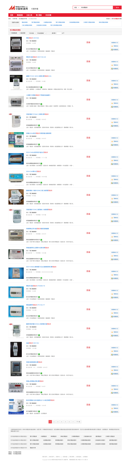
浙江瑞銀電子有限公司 (32, 411)
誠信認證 (23, 33)
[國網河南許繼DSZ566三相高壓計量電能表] (16, 330)
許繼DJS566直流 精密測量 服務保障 (38, 133)
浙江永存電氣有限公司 (32, 49)
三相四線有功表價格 (41, 25)
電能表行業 (33, 448)
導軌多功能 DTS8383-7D (35, 286)
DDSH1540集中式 (33, 171)
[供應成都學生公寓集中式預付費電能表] (16, 254)
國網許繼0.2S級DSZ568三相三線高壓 (39, 190)
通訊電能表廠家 (113, 444)
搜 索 (117, 7)
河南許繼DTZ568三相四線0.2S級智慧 (39, 209)
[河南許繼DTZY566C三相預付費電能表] (16, 120)
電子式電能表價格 (60, 22)
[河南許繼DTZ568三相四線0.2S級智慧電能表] (16, 216)
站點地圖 (65, 457)
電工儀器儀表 (33, 41)
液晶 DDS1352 (32, 343)
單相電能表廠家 (59, 444)
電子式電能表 (33, 436)
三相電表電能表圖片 (86, 440)
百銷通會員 (14, 33)
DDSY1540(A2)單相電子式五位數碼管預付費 (41, 267)
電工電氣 (39, 15)
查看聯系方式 (114, 42)
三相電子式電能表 (110, 436)
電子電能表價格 (36, 22)
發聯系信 (116, 46)
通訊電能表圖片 (113, 440)
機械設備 (20, 15)
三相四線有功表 (88, 436)
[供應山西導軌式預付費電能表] (16, 387)
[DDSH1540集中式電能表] (16, 178)
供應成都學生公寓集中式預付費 (37, 248)
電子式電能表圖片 (34, 440)
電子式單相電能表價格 (56, 25)
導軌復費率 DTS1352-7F (35, 305)
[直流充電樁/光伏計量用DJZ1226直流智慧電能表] (16, 406)
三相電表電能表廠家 (86, 444)
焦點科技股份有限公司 (57, 459)
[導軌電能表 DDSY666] (16, 44)
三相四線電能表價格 (74, 22)
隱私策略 (71, 457)
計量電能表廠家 (47, 444)
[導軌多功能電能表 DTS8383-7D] (16, 292)
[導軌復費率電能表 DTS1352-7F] (16, 311)
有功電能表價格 (17, 452)
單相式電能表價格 (103, 22)
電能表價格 (25, 22)
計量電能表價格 (48, 22)
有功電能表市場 (23, 19)
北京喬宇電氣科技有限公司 (33, 104)
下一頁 (78, 422)
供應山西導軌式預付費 (34, 381)
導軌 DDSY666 (32, 38)
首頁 (11, 15)
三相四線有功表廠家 (100, 444)
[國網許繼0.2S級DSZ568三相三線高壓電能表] (16, 197)
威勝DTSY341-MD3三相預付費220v (38, 76)
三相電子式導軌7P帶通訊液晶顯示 (38, 95)
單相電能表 (53, 436)
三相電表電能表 (75, 436)
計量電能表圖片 (47, 440)
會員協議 (78, 457)
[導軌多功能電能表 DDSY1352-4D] (16, 63)
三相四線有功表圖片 (100, 440)
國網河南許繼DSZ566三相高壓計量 (38, 324)
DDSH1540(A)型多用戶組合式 (37, 152)
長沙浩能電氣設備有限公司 (33, 87)
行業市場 (34, 9)
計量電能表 (44, 436)
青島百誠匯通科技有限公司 (33, 239)
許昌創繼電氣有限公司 (32, 125)
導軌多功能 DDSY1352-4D (36, 57)
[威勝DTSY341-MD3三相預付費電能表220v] (16, 82)
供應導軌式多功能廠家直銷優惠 (37, 228)
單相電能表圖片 (59, 440)
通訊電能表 (98, 436)
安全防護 (48, 15)
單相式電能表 (64, 436)
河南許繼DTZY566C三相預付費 (37, 114)
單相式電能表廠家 (72, 444)
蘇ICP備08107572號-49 (82, 459)
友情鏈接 (85, 457)
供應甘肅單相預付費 (34, 362)
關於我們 (44, 457)
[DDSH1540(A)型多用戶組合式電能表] (16, 158)
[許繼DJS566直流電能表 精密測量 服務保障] (16, 139)
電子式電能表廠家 (34, 444)
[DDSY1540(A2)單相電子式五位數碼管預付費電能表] (16, 273)
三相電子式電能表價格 (89, 22)
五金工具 (29, 15)
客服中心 (58, 457)
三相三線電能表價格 (27, 25)
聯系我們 (51, 457)
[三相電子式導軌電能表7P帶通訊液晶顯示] (16, 101)
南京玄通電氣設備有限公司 (33, 163)
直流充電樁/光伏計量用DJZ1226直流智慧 (40, 400)
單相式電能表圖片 (72, 440)
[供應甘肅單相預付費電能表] (16, 368)
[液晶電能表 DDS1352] (16, 349)
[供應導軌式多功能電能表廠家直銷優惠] (16, 235)
